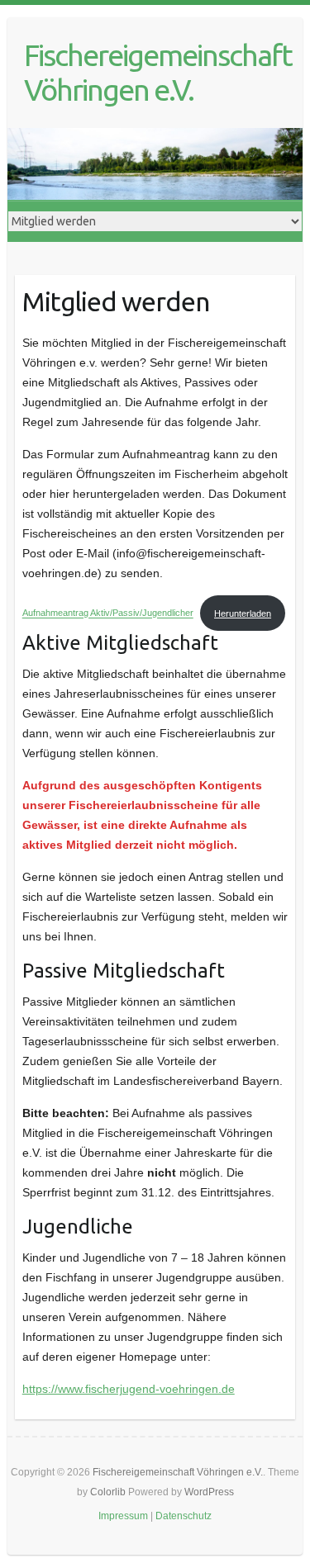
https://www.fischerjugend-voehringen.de (128, 1388)
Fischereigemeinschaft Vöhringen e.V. (158, 72)
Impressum (123, 1516)
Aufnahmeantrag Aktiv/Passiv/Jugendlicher (107, 613)
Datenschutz (183, 1516)
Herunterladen (242, 613)
